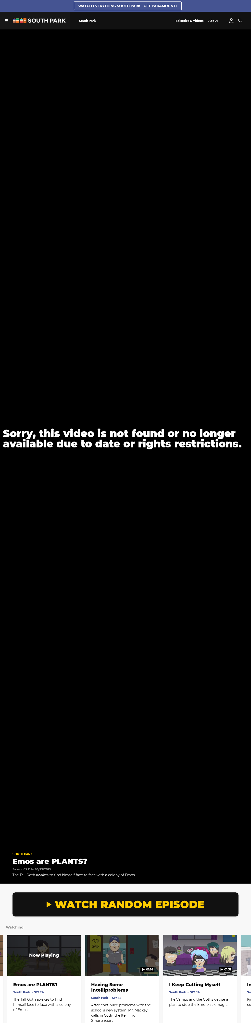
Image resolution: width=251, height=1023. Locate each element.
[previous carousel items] (7, 965)
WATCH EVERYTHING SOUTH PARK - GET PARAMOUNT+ (127, 6)
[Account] (231, 20)
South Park (23, 854)
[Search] (240, 21)
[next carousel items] (243, 965)
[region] (125, 438)
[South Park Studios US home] (39, 21)
